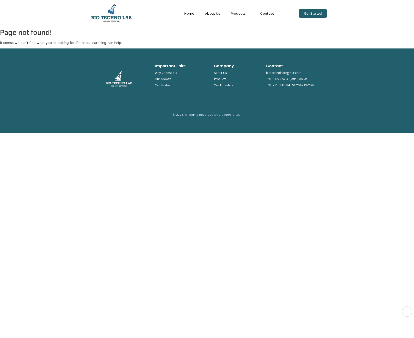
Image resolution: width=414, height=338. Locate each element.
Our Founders (223, 85)
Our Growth (163, 79)
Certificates (163, 85)
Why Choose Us (166, 73)
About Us (220, 73)
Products (220, 79)
